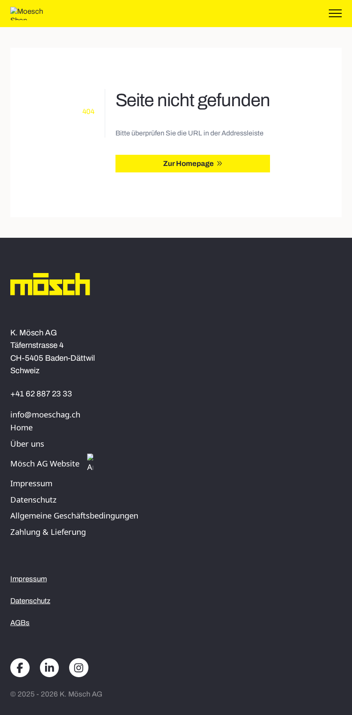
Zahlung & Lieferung (48, 531)
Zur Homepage (188, 164)
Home (21, 427)
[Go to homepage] (34, 13)
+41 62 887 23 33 (41, 394)
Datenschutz (33, 499)
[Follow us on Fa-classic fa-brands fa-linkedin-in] (49, 668)
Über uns (27, 443)
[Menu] (335, 14)
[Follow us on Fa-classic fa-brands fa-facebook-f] (20, 668)
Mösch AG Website (44, 463)
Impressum (31, 483)
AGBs (20, 623)
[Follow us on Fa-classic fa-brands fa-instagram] (78, 668)
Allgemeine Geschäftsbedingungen (74, 515)
